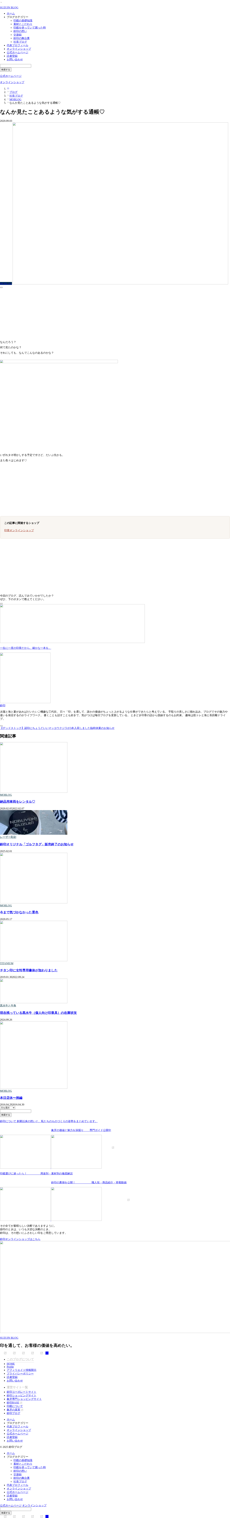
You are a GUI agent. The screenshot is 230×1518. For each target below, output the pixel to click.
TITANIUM (6, 963)
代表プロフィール (17, 45)
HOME (11, 1363)
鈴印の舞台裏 (21, 38)
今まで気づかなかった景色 (19, 912)
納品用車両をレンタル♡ (17, 801)
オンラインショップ (19, 48)
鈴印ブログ (13, 1413)
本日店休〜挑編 (11, 1098)
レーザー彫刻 (8, 837)
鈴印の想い (20, 31)
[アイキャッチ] (33, 791)
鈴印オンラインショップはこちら (20, 1239)
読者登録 (12, 55)
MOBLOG (6, 794)
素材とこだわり (22, 24)
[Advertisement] (101, 313)
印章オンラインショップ (19, 530)
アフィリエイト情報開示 (21, 1370)
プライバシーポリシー (20, 1373)
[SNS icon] (3, 1353)
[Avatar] (25, 702)
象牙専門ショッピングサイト (24, 1399)
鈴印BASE (13, 1402)
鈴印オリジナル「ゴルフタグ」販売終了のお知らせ (37, 844)
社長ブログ (20, 41)
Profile (10, 1366)
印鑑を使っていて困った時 (29, 27)
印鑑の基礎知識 (22, 20)
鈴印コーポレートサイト (21, 1391)
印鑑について (15, 1406)
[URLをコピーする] (1, 287)
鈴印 (2, 705)
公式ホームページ (17, 52)
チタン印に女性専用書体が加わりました (29, 970)
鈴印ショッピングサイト (21, 1395)
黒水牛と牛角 (8, 1005)
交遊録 (17, 34)
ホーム (11, 13)
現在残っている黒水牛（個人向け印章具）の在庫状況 (38, 1013)
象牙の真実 (13, 1409)
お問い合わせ (15, 59)
